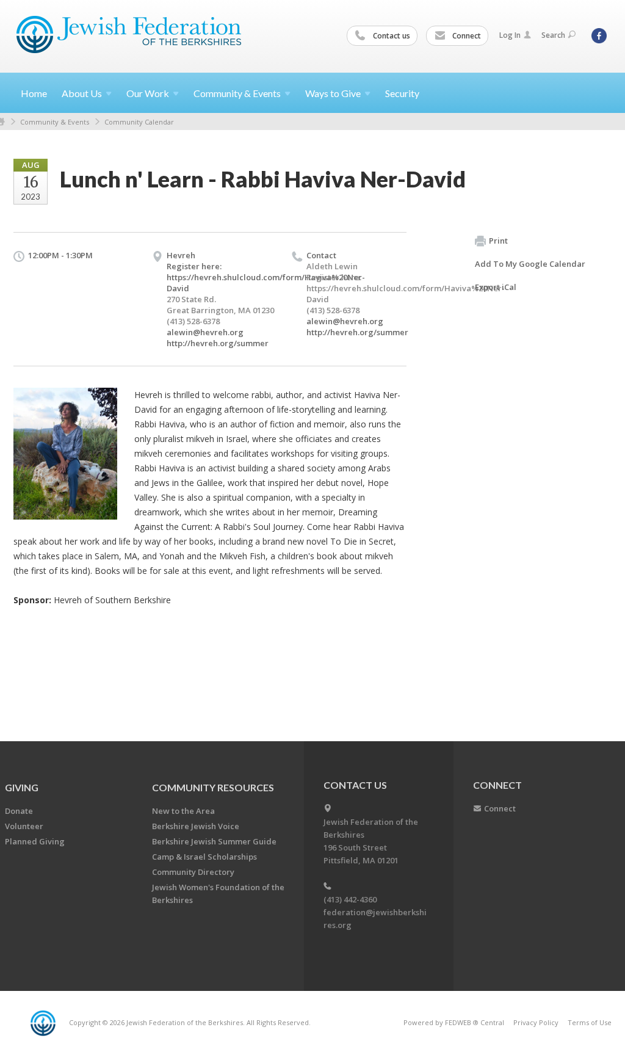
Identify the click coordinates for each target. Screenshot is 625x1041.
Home (34, 93)
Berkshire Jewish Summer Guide (214, 841)
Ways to (333, 93)
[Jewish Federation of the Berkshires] (129, 35)
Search (553, 35)
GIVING (21, 787)
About (82, 93)
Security (402, 93)
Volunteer (24, 826)
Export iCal (495, 286)
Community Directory (193, 871)
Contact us (390, 36)
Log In (510, 35)
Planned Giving (35, 841)
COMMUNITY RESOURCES (213, 787)
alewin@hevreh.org (205, 332)
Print (498, 240)
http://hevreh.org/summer (218, 343)
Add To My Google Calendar (530, 263)
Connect (465, 36)
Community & (237, 93)
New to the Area (183, 810)
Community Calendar (139, 121)
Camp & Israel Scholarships (204, 856)
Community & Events (54, 121)
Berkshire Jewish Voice (195, 826)
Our (147, 93)
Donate (19, 810)
